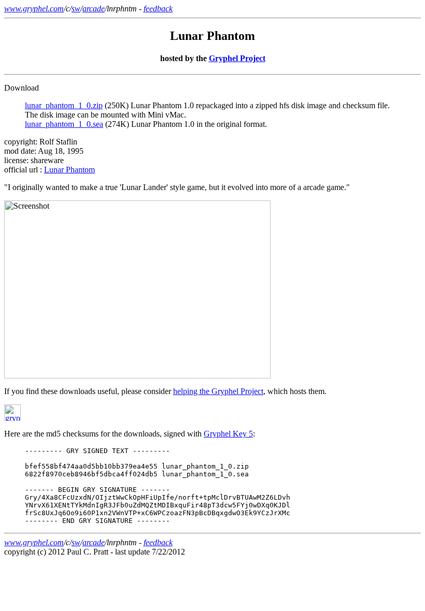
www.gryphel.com (34, 8)
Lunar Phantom (69, 169)
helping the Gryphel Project (218, 391)
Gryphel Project (237, 58)
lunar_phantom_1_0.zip (64, 105)
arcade (93, 8)
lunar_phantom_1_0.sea (64, 124)
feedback (158, 8)
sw (76, 8)
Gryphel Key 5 (228, 433)
